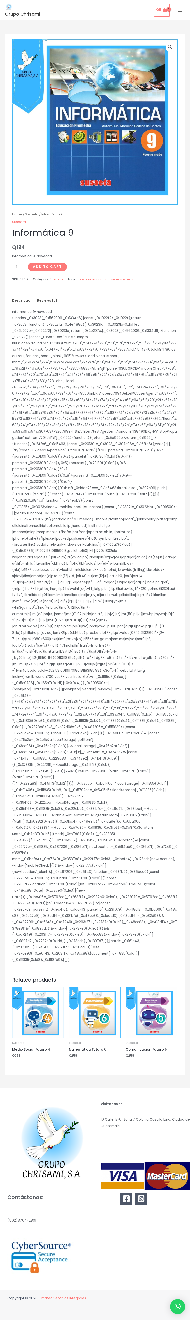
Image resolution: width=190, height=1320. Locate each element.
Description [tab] (22, 300)
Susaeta (31, 214)
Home (17, 214)
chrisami (84, 279)
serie (115, 279)
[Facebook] (126, 1199)
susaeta (126, 279)
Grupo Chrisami (22, 14)
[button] (170, 46)
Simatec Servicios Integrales (62, 1298)
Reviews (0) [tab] (47, 300)
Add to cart (47, 266)
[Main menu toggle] (180, 10)
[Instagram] (141, 1199)
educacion (101, 279)
